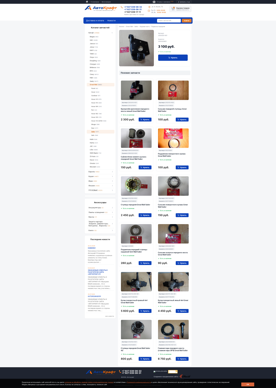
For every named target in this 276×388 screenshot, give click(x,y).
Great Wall (129, 26)
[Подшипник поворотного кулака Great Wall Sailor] (173, 138)
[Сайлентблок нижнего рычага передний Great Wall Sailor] (136, 138)
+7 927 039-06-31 (133, 9)
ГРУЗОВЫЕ (95, 190)
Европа (94, 172)
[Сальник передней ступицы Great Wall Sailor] (173, 90)
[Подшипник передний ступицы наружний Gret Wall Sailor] (136, 233)
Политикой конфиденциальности (139, 382)
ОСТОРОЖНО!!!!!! (94, 296)
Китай (94, 33)
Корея (94, 176)
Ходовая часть (145, 26)
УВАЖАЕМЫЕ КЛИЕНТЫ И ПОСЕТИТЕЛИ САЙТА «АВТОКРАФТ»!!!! (97, 272)
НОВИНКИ (91, 248)
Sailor (136, 26)
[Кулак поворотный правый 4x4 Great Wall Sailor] (136, 281)
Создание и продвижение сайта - (167, 376)
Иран (93, 181)
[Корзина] (173, 9)
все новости (109, 316)
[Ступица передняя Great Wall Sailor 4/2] (136, 329)
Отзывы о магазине (165, 2)
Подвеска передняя (158, 26)
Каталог (121, 26)
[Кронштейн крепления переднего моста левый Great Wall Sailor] (136, 90)
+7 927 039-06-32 (133, 7)
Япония (94, 186)
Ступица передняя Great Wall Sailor (135, 205)
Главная (87, 2)
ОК (248, 384)
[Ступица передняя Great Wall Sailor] (136, 186)
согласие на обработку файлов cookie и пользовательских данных (89, 382)
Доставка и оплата (95, 20)
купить (174, 58)
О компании (95, 2)
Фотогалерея (106, 2)
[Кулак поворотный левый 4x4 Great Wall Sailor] (173, 281)
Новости (111, 20)
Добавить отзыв (185, 2)
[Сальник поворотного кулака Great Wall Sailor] (173, 186)
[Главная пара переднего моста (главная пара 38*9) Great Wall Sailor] (173, 329)
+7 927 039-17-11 (132, 12)
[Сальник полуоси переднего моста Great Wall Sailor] (173, 233)
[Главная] (101, 8)
